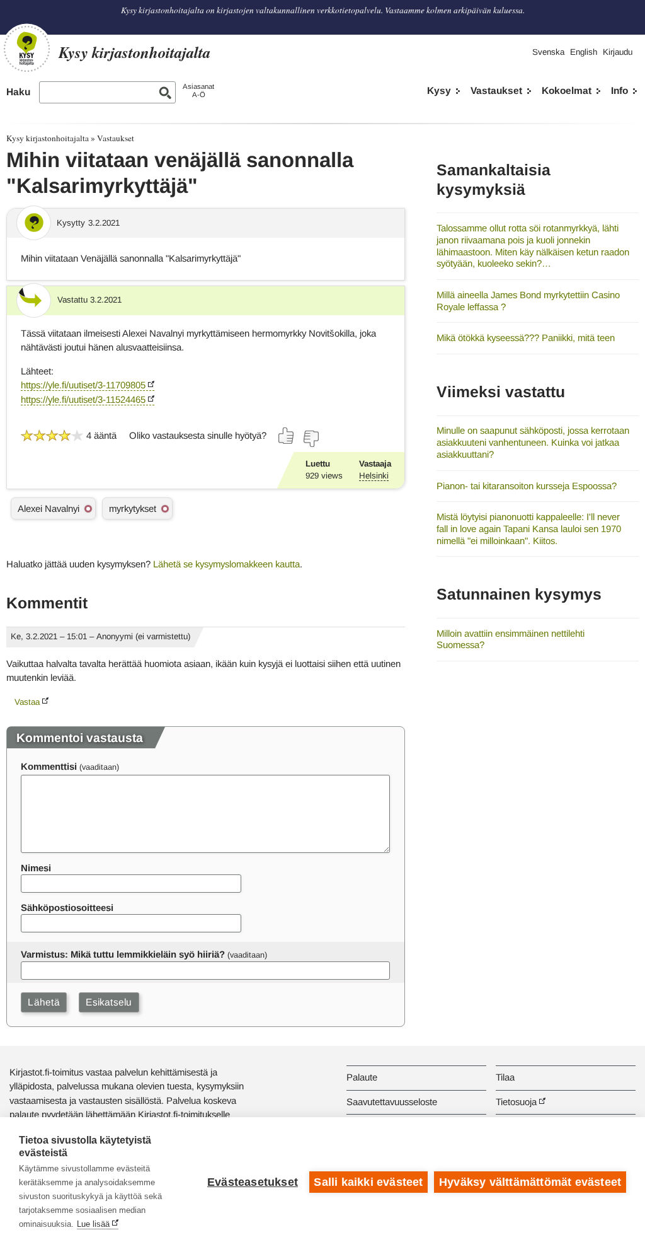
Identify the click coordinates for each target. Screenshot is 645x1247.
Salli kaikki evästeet (368, 1182)
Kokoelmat (566, 90)
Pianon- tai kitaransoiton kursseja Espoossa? (527, 485)
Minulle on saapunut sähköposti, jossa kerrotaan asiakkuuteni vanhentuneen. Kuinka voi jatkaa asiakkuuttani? (533, 442)
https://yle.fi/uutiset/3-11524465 (83, 399)
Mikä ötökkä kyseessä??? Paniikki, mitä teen (526, 337)
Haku (18, 91)
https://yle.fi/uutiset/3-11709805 (83, 385)
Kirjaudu (617, 52)
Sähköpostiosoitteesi (67, 907)
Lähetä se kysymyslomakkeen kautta (226, 564)
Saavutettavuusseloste (391, 1101)
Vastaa (27, 702)
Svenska (548, 52)
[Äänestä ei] (310, 439)
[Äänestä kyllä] (286, 435)
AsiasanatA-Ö (198, 90)
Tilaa (505, 1077)
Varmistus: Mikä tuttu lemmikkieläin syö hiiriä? (123, 954)
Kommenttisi (49, 766)
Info (619, 90)
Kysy (439, 90)
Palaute (361, 1077)
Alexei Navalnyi (48, 508)
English (583, 52)
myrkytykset (132, 508)
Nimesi (36, 867)
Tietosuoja (516, 1101)
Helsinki (374, 475)
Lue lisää (93, 1224)
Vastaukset (496, 90)
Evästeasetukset (252, 1182)
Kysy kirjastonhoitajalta (47, 138)
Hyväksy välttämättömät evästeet (530, 1182)
